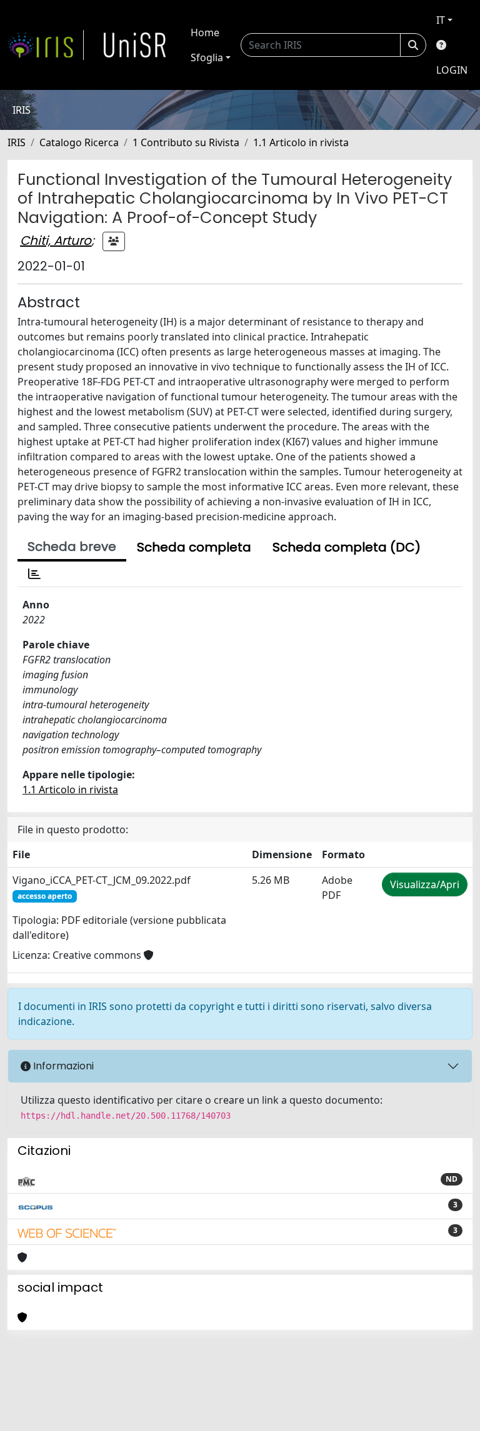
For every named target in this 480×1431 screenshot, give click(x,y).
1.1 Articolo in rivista (301, 142)
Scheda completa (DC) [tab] (346, 547)
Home (205, 32)
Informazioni (62, 1066)
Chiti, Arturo (55, 240)
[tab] (34, 574)
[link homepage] (46, 45)
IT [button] (440, 20)
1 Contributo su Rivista (185, 142)
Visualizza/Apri (424, 884)
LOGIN (452, 70)
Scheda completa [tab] (194, 547)
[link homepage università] (135, 45)
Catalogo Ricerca (79, 142)
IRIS (17, 142)
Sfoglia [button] (207, 57)
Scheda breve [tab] (72, 546)
